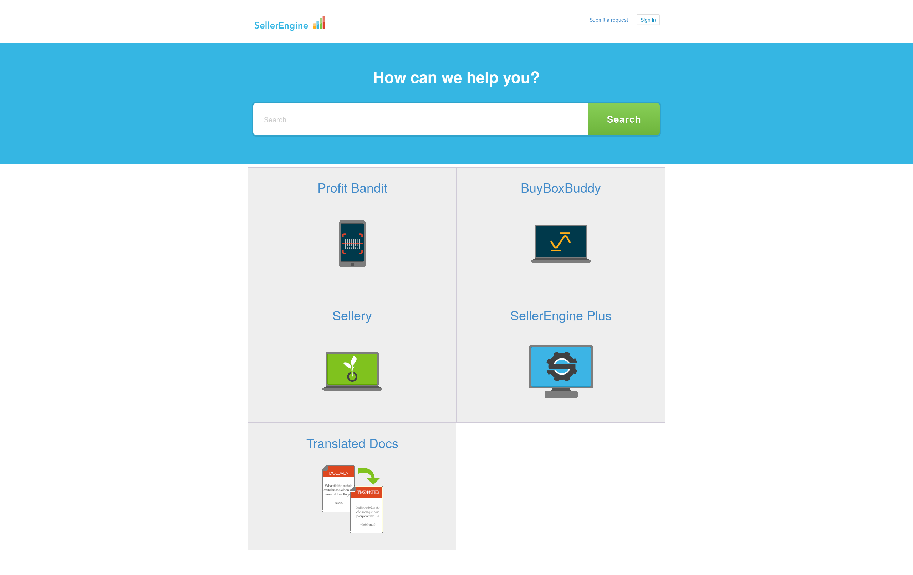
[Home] (290, 21)
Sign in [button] (648, 19)
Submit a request (609, 19)
